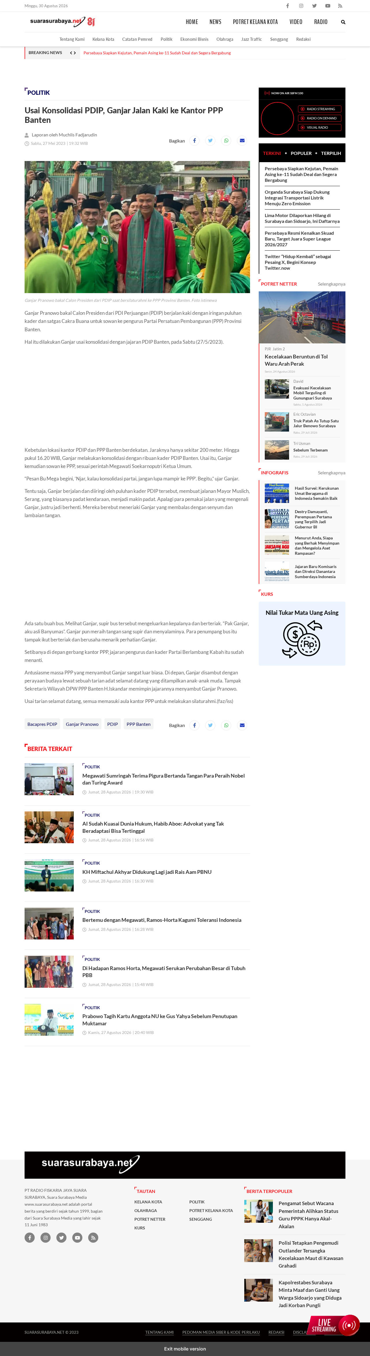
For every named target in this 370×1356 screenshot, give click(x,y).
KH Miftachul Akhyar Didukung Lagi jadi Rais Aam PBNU (147, 872)
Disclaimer (304, 1332)
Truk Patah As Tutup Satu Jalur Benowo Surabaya (316, 423)
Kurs (139, 1228)
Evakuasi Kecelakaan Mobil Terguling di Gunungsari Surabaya (312, 392)
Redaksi (303, 39)
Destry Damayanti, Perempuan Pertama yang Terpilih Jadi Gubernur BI (313, 519)
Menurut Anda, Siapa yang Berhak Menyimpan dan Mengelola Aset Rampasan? (317, 545)
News (215, 22)
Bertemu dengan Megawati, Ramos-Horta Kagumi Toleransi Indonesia (161, 920)
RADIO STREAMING (321, 109)
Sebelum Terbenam (310, 449)
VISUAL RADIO (317, 127)
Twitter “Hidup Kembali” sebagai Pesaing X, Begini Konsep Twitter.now (298, 262)
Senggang (279, 39)
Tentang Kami (72, 39)
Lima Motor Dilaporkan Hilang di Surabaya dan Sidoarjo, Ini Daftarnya (302, 218)
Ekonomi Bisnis (194, 39)
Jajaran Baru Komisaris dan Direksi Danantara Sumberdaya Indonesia (315, 571)
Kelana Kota (103, 39)
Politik (167, 39)
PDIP (112, 724)
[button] (343, 22)
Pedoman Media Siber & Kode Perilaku (221, 1332)
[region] (71, 72)
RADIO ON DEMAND (321, 118)
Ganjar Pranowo (82, 724)
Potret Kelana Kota (255, 22)
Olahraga (225, 39)
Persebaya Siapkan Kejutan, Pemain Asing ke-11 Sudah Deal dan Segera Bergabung (157, 53)
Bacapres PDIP (42, 724)
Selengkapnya (331, 283)
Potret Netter (149, 1219)
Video (296, 22)
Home (192, 22)
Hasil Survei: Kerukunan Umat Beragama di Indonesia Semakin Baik (317, 493)
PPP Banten (139, 724)
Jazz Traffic (251, 39)
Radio (321, 22)
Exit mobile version (185, 1349)
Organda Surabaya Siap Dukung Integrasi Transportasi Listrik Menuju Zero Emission (297, 197)
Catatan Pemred (137, 39)
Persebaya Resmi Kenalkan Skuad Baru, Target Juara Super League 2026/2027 (299, 238)
